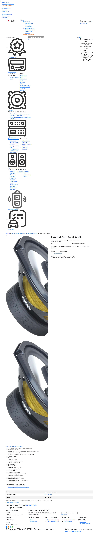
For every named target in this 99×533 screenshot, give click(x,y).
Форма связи (5, 11)
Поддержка (14, 446)
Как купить (83, 522)
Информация (5, 2)
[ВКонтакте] (55, 253)
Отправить (64, 514)
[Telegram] (59, 253)
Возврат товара (68, 521)
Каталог (13, 233)
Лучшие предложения (8, 4)
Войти (31, 520)
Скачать (12, 502)
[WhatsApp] (61, 253)
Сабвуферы (20, 171)
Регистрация (33, 521)
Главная (8, 233)
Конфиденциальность (53, 521)
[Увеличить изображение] (6, 235)
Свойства (20, 446)
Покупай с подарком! (7, 5)
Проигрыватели (13, 139)
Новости (4, 10)
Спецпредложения (7, 14)
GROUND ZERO (48, 494)
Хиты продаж (5, 16)
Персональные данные (53, 520)
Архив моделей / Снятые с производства (27, 233)
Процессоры (20, 117)
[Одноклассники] (57, 253)
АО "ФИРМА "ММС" (74, 531)
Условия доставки (85, 523)
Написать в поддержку (70, 520)
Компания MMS (6, 8)
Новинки (4, 17)
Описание (8, 446)
